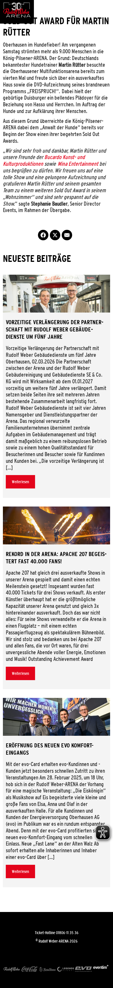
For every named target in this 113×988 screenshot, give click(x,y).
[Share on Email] (67, 235)
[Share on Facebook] (43, 235)
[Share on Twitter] (55, 235)
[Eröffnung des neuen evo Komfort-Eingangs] (56, 717)
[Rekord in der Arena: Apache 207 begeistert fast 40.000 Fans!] (56, 525)
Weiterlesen (20, 481)
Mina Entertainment (78, 163)
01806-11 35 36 (67, 932)
